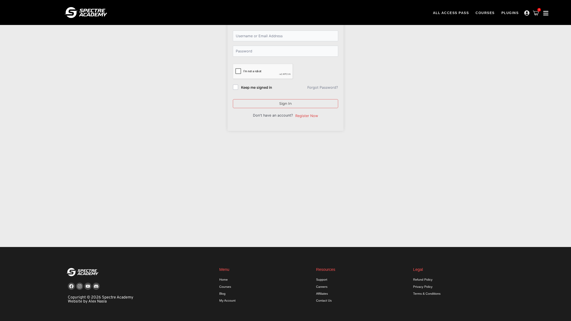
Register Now (306, 115)
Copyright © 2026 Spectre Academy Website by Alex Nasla (100, 299)
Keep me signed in (256, 87)
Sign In (285, 103)
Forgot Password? (322, 87)
